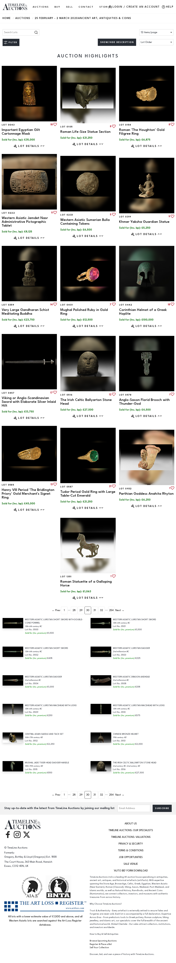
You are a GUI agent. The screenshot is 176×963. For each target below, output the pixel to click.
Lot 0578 (125, 395)
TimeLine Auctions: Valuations (131, 837)
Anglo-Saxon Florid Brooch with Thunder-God (144, 402)
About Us (131, 823)
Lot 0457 (8, 393)
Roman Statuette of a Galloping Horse (86, 583)
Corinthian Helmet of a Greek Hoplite (143, 312)
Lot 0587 (66, 487)
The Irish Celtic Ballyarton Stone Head (86, 402)
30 (87, 610)
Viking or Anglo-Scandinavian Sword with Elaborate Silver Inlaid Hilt (29, 401)
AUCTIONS (41, 7)
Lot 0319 (125, 217)
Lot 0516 (66, 395)
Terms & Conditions (131, 850)
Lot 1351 (66, 576)
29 (80, 610)
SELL (69, 7)
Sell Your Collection (99, 947)
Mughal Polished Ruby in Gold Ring (84, 312)
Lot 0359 (8, 305)
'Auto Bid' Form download (131, 870)
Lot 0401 (66, 305)
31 (95, 610)
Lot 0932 (125, 488)
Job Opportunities (131, 857)
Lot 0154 (125, 125)
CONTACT (86, 7)
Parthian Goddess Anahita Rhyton (146, 494)
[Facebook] (7, 834)
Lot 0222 (8, 213)
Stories (105, 7)
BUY (57, 7)
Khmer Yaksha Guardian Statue (144, 222)
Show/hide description (117, 42)
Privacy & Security (131, 843)
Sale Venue (131, 863)
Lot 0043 (8, 125)
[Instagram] (17, 834)
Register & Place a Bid (101, 944)
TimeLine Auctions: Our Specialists (130, 830)
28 (74, 610)
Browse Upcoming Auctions (103, 941)
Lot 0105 (66, 127)
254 (111, 610)
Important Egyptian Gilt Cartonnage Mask (21, 132)
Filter (13, 42)
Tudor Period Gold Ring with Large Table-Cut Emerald (87, 493)
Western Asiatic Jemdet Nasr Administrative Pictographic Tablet (25, 221)
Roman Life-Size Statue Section (85, 132)
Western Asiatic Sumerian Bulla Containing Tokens (85, 222)
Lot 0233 (66, 215)
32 (101, 610)
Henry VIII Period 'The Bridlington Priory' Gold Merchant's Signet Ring (28, 493)
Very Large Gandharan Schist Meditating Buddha (25, 312)
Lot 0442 (125, 305)
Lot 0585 (8, 485)
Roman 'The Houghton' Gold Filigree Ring (141, 132)
